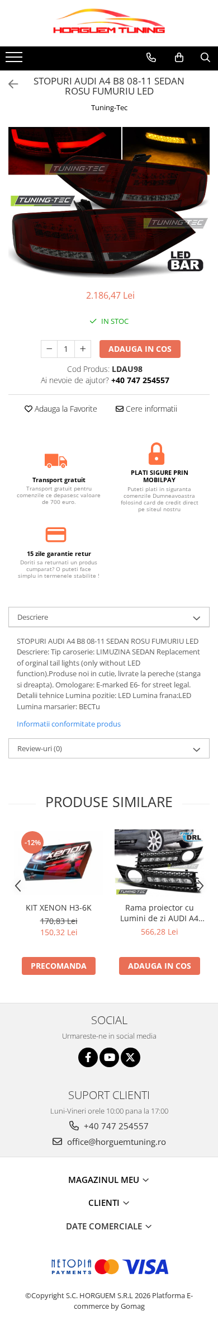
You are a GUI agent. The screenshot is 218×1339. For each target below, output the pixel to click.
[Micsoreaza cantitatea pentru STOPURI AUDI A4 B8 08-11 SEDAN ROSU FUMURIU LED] (49, 349)
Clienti (105, 1202)
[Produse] (15, 60)
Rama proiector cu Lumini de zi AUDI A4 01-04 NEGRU (159, 912)
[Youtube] (109, 1057)
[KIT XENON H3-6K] (58, 863)
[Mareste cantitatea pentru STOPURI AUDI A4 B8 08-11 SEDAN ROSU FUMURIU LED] (82, 349)
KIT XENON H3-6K (59, 907)
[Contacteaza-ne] (151, 57)
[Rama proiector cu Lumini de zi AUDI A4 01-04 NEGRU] (159, 863)
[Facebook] (88, 1057)
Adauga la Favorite (64, 408)
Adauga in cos (140, 348)
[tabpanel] (109, 202)
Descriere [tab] (32, 617)
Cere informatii (150, 408)
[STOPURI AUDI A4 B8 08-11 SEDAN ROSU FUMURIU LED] (109, 202)
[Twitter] (130, 1057)
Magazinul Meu (104, 1179)
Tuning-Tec (109, 107)
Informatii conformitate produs (69, 724)
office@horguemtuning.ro (115, 1141)
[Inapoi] (8, 84)
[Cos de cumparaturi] (179, 57)
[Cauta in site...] (205, 57)
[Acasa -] (109, 23)
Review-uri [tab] (39, 748)
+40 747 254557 (115, 1125)
